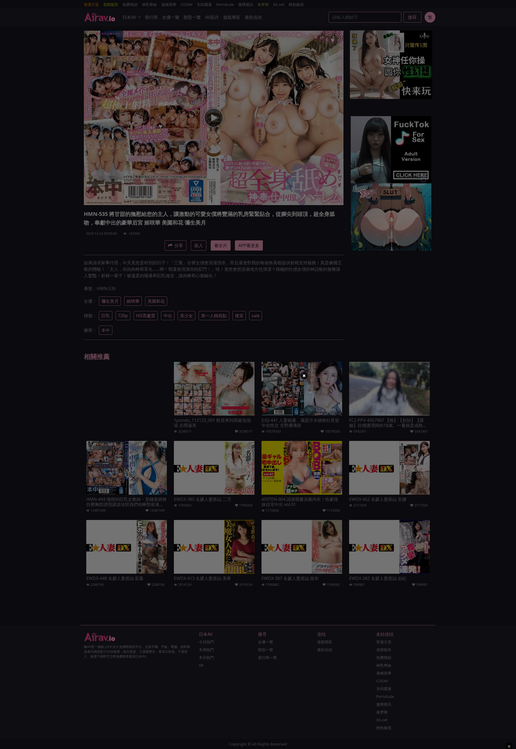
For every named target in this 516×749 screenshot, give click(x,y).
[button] (304, 375)
